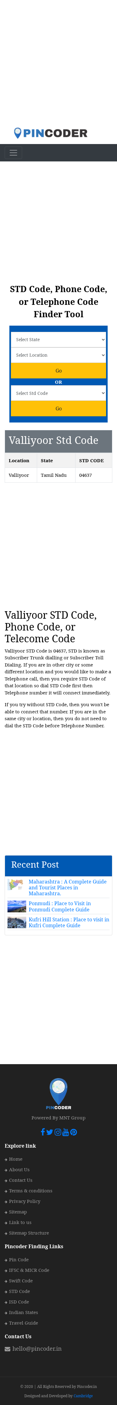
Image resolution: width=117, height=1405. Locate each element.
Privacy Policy (24, 1201)
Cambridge (83, 1395)
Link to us (20, 1222)
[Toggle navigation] (13, 153)
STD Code (19, 1291)
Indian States (23, 1312)
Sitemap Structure (29, 1233)
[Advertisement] (58, 63)
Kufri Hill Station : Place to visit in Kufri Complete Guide (69, 922)
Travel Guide (23, 1323)
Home (15, 1159)
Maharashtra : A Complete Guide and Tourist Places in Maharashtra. (68, 887)
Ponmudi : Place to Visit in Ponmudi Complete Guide (60, 906)
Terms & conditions (30, 1190)
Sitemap (18, 1211)
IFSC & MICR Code (29, 1270)
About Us (19, 1169)
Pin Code (19, 1259)
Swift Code (21, 1280)
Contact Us (20, 1180)
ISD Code (19, 1302)
